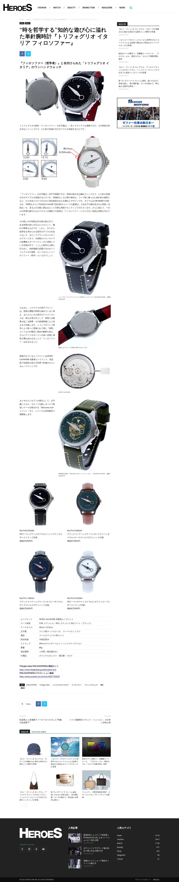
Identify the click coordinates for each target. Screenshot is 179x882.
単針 (102, 685)
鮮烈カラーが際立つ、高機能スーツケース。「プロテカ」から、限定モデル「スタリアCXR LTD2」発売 (95, 761)
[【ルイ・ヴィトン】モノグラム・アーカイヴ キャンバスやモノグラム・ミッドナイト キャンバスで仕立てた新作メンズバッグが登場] (34, 780)
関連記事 (24, 731)
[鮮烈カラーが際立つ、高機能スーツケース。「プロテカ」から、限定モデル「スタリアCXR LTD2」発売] (96, 747)
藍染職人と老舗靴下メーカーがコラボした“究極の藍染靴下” (41, 721)
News (29, 19)
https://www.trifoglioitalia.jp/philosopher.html (38, 669)
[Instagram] (29, 849)
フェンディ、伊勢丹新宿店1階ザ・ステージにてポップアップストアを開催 (96, 794)
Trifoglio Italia (44, 685)
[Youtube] (43, 849)
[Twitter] (28, 53)
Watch (28, 23)
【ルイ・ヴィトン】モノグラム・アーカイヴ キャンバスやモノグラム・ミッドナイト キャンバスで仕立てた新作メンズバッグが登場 (139, 70)
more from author (39, 731)
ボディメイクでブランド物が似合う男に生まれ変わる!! (96, 849)
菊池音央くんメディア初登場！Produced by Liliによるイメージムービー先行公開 (96, 837)
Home (22, 19)
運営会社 (156, 879)
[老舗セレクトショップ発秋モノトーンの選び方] (74, 863)
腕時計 (23, 688)
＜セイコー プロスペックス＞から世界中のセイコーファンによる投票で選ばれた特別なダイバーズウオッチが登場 (139, 42)
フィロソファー (77, 685)
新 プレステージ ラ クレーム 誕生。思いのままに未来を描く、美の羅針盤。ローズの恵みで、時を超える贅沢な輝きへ (139, 83)
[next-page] (25, 805)
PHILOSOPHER (31, 685)
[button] (131, 8)
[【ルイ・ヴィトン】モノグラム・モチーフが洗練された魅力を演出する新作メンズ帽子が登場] (34, 747)
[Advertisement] (138, 150)
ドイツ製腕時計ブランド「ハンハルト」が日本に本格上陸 (90, 721)
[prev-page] (21, 805)
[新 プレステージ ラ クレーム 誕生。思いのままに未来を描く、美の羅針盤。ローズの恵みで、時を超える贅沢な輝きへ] (65, 780)
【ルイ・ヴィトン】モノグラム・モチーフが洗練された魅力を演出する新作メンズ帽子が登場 (33, 761)
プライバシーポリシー (143, 879)
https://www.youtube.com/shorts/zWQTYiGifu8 (39, 676)
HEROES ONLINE (27, 844)
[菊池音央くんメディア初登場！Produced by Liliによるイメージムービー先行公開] (74, 838)
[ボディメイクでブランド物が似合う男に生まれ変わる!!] (74, 851)
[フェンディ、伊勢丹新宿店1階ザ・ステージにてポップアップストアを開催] (96, 780)
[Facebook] (22, 53)
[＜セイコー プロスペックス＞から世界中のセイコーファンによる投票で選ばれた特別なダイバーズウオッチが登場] (65, 747)
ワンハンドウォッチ (91, 685)
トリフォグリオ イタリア (61, 685)
